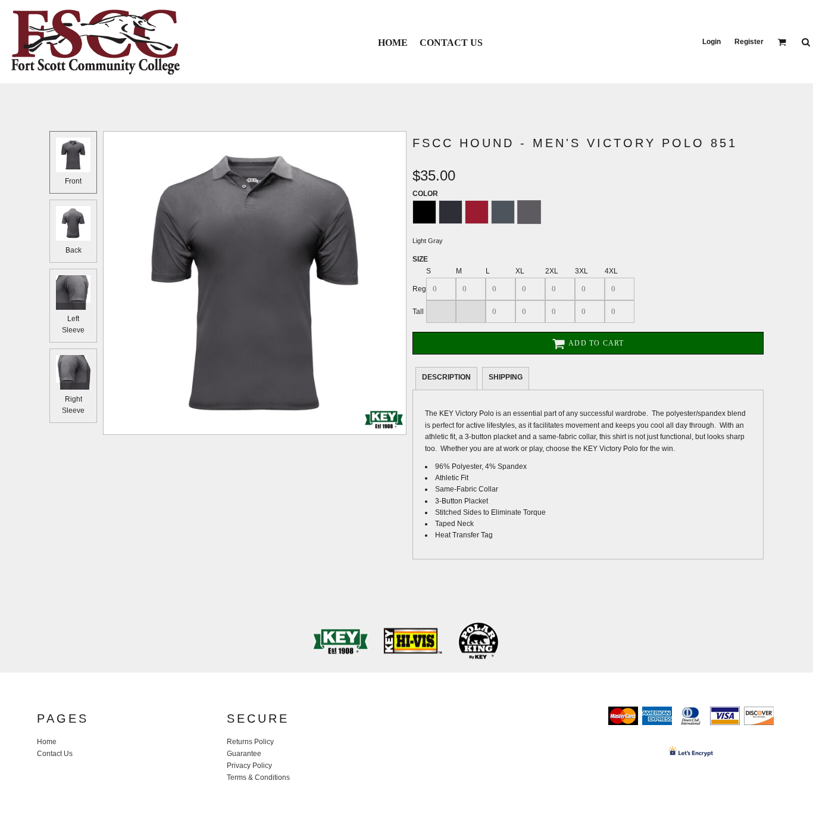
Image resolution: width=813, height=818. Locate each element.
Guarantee (244, 753)
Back (73, 250)
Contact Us (55, 753)
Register (749, 42)
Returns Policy (250, 742)
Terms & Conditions (258, 777)
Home (47, 742)
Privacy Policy (249, 765)
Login (711, 42)
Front (73, 181)
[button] (781, 42)
